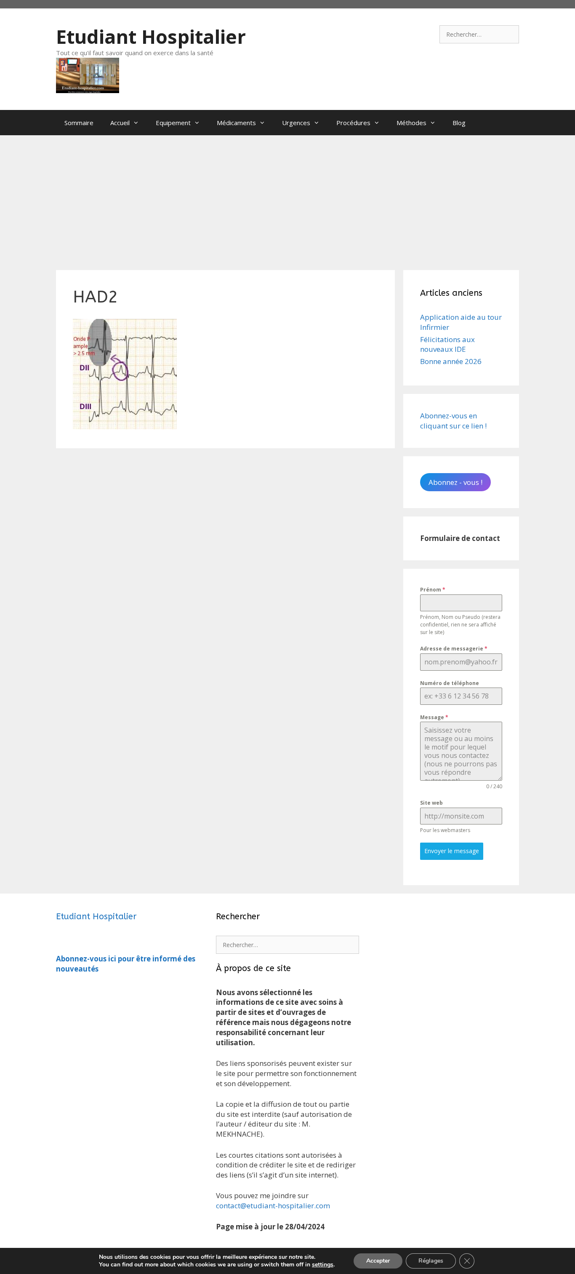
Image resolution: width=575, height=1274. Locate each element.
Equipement (173, 122)
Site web (431, 802)
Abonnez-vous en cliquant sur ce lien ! (453, 421)
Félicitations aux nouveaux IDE (447, 344)
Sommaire (78, 122)
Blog (459, 122)
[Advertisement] (287, 198)
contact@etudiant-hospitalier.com (273, 1205)
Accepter (378, 1261)
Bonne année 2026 (451, 361)
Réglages (430, 1261)
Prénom (432, 589)
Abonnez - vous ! (455, 482)
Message (434, 717)
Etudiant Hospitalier (151, 36)
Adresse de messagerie (453, 648)
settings (322, 1265)
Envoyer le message (451, 851)
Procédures (353, 122)
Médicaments (236, 122)
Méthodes (411, 122)
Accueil (120, 122)
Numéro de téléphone (449, 683)
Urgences (296, 122)
